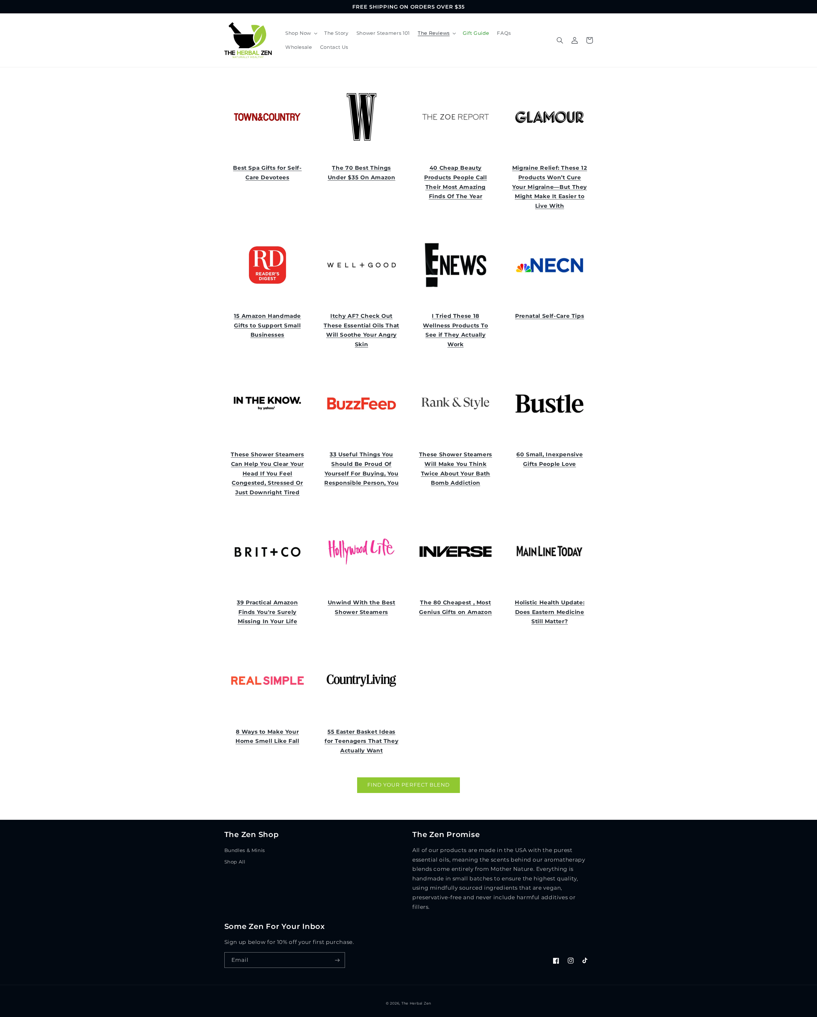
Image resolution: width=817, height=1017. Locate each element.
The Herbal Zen (416, 1003)
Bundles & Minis (244, 850)
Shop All (234, 862)
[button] (300, 33)
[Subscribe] (337, 960)
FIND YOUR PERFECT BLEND (408, 785)
